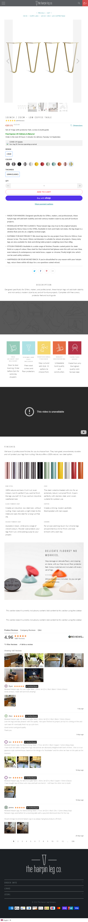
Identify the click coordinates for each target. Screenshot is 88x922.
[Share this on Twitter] (34, 271)
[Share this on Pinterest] (46, 271)
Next (49, 13)
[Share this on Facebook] (40, 271)
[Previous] (8, 61)
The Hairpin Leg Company (47, 902)
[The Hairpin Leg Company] (44, 3)
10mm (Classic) (12, 174)
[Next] (77, 61)
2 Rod (9, 154)
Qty (7, 181)
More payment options (44, 204)
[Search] (80, 3)
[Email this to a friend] (52, 271)
